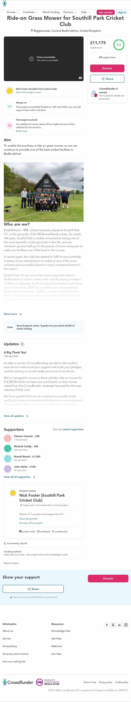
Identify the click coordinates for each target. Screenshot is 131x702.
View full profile (28, 518)
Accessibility (10, 646)
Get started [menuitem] (105, 12)
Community (13, 543)
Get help (56, 638)
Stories (7, 638)
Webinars (56, 646)
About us (8, 630)
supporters (107, 57)
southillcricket (61, 531)
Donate (107, 68)
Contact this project (30, 522)
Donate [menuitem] (11, 12)
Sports (23, 543)
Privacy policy (105, 682)
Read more (21, 131)
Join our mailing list (14, 661)
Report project (11, 563)
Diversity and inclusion (16, 653)
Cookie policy (121, 682)
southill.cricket (28, 531)
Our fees (56, 653)
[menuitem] (31, 12)
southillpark (45, 531)
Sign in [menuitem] (122, 12)
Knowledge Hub (60, 630)
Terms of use (90, 682)
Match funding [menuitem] (51, 12)
